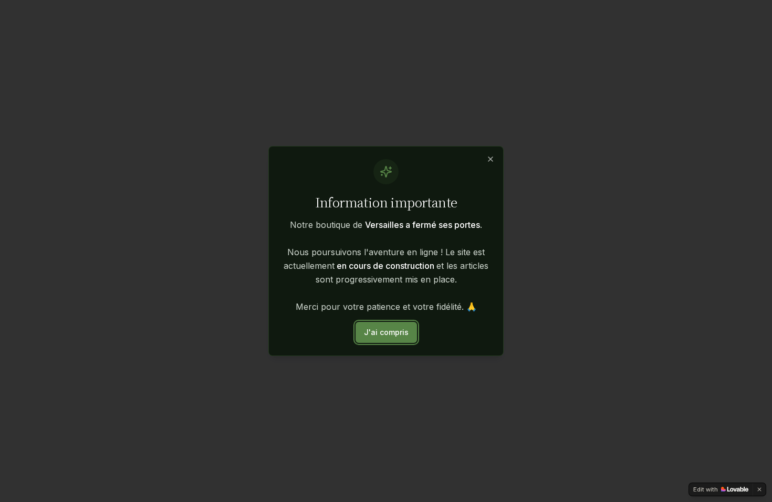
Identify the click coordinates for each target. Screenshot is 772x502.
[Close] (490, 159)
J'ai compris (386, 332)
